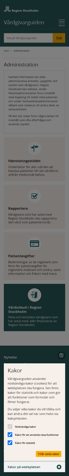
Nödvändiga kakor (25, 426)
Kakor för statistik (25, 443)
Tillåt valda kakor (48, 454)
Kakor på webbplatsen (24, 467)
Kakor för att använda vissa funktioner (37, 435)
